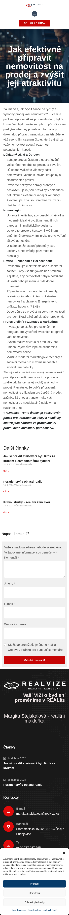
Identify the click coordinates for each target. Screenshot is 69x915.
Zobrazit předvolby (34, 902)
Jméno (9, 583)
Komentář (11, 557)
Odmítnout (34, 893)
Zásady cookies (19, 910)
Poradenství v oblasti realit (22, 481)
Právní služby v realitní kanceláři (26, 502)
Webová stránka (15, 624)
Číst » (6, 471)
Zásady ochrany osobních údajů (42, 910)
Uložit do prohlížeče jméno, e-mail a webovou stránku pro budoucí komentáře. (35, 647)
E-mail (9, 604)
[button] (64, 852)
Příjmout (34, 883)
